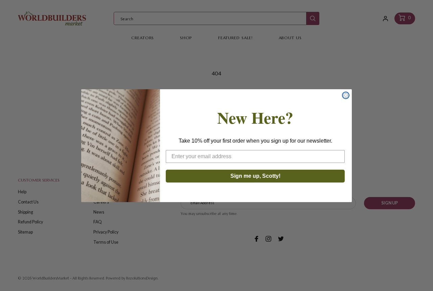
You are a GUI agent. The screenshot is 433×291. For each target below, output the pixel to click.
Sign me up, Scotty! (255, 176)
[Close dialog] (345, 95)
